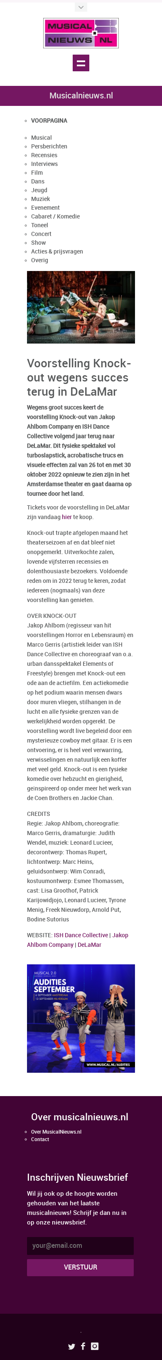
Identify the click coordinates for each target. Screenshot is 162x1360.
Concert (41, 234)
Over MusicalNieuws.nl (56, 1132)
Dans (37, 181)
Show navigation (81, 63)
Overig (39, 260)
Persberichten (49, 146)
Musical (41, 138)
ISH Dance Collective (81, 935)
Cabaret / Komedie (55, 216)
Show (38, 243)
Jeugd (39, 190)
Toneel (39, 225)
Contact (40, 1139)
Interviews (44, 164)
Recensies (44, 155)
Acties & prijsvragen (57, 251)
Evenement (45, 208)
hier (67, 517)
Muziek (40, 199)
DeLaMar (89, 945)
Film (37, 173)
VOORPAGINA (49, 121)
